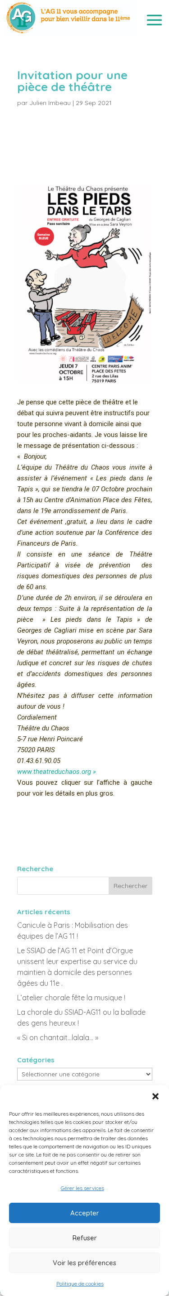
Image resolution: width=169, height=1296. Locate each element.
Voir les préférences (84, 1262)
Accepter (84, 1213)
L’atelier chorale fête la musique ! (71, 997)
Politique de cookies (80, 1283)
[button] (155, 1096)
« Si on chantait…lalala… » (57, 1037)
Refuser (85, 1238)
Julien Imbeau (50, 103)
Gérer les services (82, 1188)
